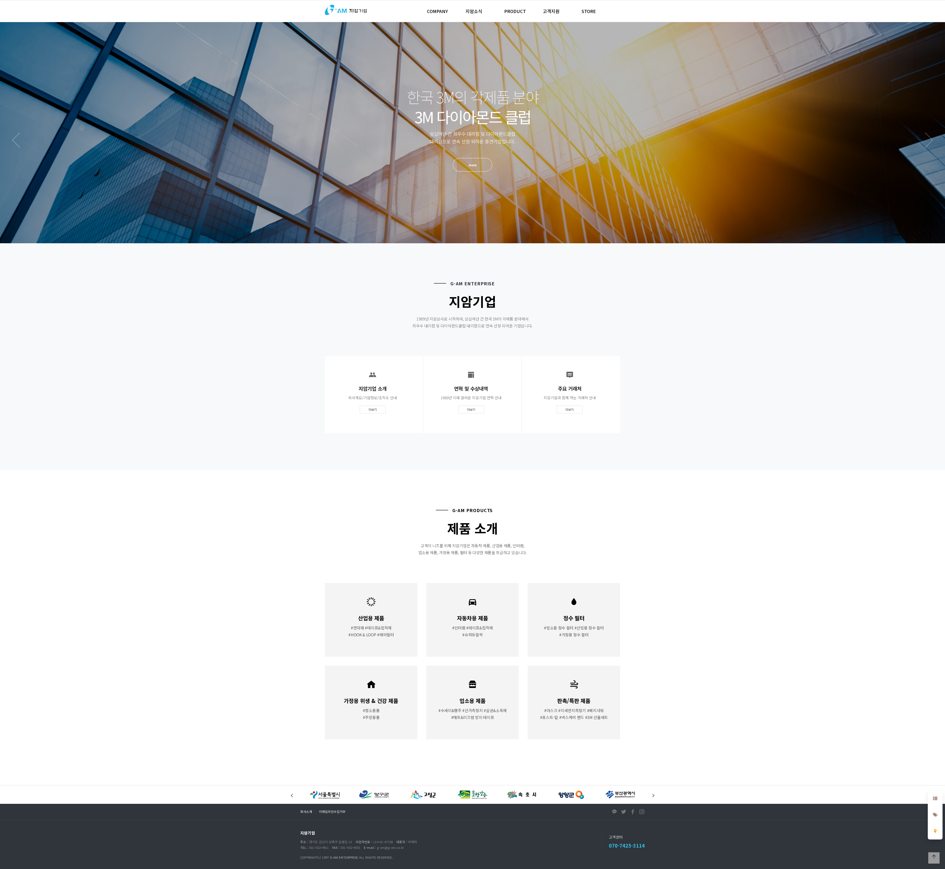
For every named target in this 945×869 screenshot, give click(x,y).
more (472, 161)
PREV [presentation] (16, 140)
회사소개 (306, 811)
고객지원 (551, 11)
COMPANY (437, 11)
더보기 (373, 409)
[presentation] (292, 796)
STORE (589, 11)
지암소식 (474, 11)
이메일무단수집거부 (332, 811)
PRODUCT (515, 11)
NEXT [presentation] (929, 140)
